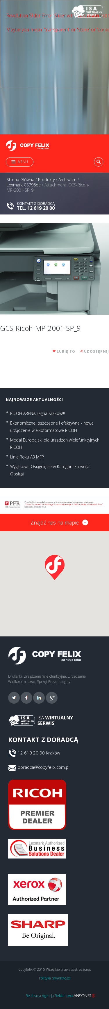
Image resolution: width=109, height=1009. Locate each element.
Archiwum (67, 179)
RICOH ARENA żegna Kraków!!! (37, 413)
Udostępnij (96, 351)
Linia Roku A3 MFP (27, 457)
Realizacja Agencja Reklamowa (50, 995)
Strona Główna (20, 179)
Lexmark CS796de (24, 185)
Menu (23, 161)
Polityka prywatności (54, 978)
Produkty (46, 179)
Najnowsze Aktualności (34, 399)
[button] (55, 567)
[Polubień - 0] (54, 351)
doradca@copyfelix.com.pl (43, 767)
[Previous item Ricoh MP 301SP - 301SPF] (27, 269)
